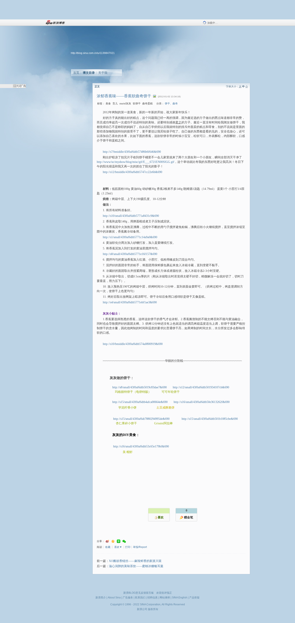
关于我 (102, 72)
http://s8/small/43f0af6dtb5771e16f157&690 (130, 254)
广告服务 (128, 597)
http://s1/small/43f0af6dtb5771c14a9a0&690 (130, 237)
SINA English (179, 597)
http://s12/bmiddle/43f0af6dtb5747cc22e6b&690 (132, 172)
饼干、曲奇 (171, 103)
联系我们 (140, 597)
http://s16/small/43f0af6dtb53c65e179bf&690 (141, 446)
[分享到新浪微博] (107, 541)
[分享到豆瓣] (118, 541)
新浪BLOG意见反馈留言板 (138, 592)
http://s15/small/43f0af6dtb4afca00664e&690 (140, 402)
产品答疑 (194, 597)
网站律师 (165, 597)
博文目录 (89, 72)
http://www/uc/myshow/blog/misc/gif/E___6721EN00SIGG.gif (135, 162)
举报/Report (140, 547)
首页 (76, 72)
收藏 (107, 547)
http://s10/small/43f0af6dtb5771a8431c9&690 (131, 215)
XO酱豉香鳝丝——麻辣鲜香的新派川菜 (135, 561)
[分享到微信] (124, 541)
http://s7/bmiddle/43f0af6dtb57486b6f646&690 (132, 151)
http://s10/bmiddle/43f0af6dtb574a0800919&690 (133, 344)
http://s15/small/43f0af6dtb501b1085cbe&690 (210, 418)
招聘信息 (152, 597)
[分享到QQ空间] (113, 541)
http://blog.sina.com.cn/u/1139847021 (93, 53)
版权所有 (153, 609)
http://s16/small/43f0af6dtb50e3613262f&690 (202, 402)
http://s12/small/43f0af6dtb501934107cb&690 (201, 387)
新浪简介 (100, 597)
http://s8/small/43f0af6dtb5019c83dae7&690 (139, 387)
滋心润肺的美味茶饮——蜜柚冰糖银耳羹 (136, 566)
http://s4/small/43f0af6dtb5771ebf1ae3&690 (130, 302)
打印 (127, 547)
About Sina (114, 597)
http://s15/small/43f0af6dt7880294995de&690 (141, 418)
